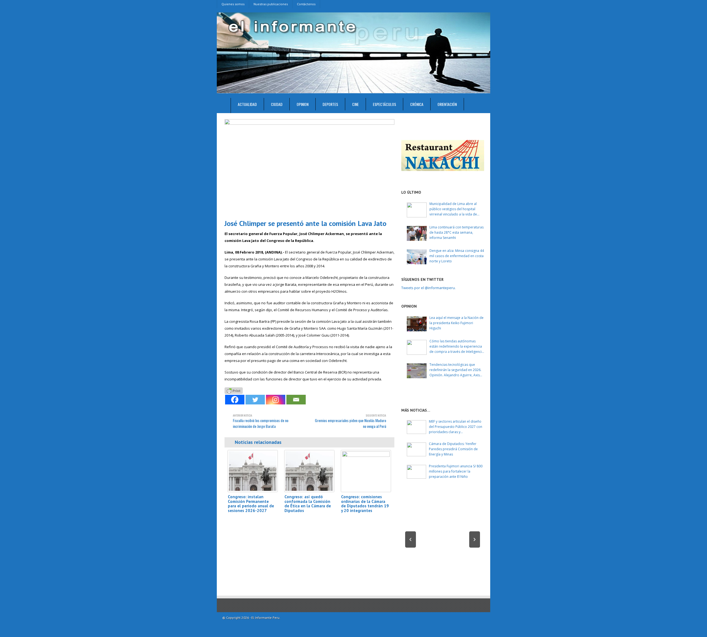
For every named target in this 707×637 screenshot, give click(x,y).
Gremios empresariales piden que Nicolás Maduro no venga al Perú (350, 421)
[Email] (296, 399)
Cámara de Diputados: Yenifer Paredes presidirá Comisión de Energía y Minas (453, 449)
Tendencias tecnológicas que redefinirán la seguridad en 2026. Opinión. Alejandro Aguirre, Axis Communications (455, 370)
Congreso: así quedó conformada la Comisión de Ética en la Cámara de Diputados (307, 503)
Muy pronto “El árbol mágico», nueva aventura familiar (442, 565)
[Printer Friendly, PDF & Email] (234, 390)
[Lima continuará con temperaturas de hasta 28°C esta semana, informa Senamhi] (417, 233)
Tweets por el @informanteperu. (428, 287)
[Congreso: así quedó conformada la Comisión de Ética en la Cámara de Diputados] (309, 471)
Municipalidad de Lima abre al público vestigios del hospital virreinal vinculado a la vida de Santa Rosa (453, 209)
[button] (410, 539)
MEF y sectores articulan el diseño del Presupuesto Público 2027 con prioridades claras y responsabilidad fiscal (455, 427)
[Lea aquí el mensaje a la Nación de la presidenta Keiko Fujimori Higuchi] (417, 323)
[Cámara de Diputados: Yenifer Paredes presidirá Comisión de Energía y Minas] (416, 449)
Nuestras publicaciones (271, 4)
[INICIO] (224, 105)
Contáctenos (306, 4)
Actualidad (247, 104)
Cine (355, 104)
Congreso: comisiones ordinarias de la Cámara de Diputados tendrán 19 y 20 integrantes (365, 503)
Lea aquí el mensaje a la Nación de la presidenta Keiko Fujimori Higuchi (456, 323)
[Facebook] (234, 399)
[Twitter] (255, 399)
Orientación (447, 104)
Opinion (302, 104)
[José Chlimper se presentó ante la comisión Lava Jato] (309, 167)
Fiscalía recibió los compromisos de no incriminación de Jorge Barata (260, 421)
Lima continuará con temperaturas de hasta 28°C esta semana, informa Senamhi (456, 232)
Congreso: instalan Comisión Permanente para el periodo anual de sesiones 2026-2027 (251, 503)
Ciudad (277, 104)
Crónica (416, 104)
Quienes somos (232, 4)
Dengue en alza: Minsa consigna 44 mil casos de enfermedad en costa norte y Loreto (456, 255)
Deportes (330, 104)
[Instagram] (275, 399)
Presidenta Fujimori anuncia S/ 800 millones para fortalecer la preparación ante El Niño (455, 471)
